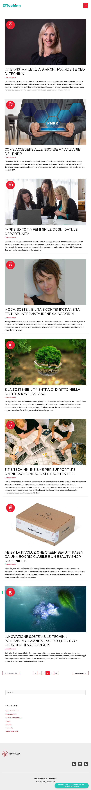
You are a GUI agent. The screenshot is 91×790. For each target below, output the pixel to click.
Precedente (11, 673)
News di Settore (11, 731)
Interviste (9, 728)
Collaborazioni (10, 714)
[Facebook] (74, 764)
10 (56, 673)
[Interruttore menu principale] (85, 5)
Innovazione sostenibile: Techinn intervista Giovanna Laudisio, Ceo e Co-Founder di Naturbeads (41, 641)
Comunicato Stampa (13, 718)
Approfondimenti (12, 711)
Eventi (7, 721)
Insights (8, 724)
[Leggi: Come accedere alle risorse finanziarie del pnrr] (45, 122)
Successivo (80, 673)
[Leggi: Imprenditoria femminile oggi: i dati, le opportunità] (45, 202)
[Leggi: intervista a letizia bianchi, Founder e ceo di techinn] (45, 42)
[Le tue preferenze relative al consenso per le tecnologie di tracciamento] (2, 592)
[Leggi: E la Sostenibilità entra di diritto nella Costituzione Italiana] (45, 362)
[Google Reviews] (86, 764)
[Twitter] (80, 764)
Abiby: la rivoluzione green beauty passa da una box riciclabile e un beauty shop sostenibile (44, 556)
